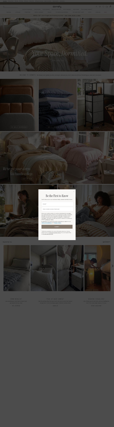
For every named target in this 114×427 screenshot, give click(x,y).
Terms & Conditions (46, 222)
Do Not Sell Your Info (48, 234)
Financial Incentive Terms (55, 232)
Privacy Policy (57, 222)
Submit (57, 226)
